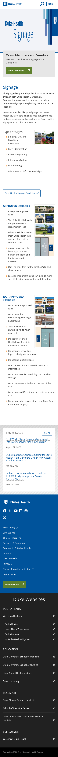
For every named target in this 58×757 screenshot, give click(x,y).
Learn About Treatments (16, 629)
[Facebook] (5, 510)
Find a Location (12, 634)
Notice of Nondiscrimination (17, 569)
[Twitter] (10, 510)
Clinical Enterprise (12, 538)
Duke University (11, 681)
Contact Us (8, 574)
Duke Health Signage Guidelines (21, 193)
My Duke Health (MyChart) (17, 639)
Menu (50, 4)
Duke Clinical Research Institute (19, 700)
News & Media (10, 558)
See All (47, 433)
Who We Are (9, 532)
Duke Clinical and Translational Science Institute (23, 718)
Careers (7, 553)
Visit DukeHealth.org (13, 615)
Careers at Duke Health (14, 738)
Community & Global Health (17, 548)
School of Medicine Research (17, 708)
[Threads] (5, 517)
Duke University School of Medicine (21, 656)
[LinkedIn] (21, 510)
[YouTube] (16, 510)
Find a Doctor (11, 624)
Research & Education (14, 543)
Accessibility (9, 527)
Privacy (6, 563)
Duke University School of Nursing (20, 664)
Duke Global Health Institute (17, 672)
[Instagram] (27, 510)
